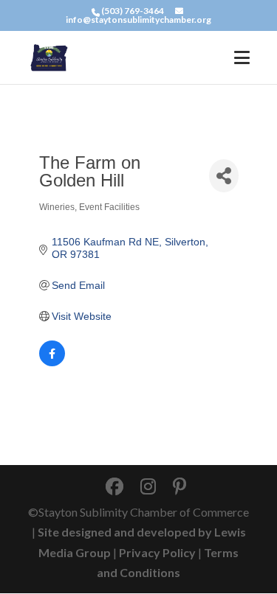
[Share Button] (223, 175)
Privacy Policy (157, 552)
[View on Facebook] (52, 362)
